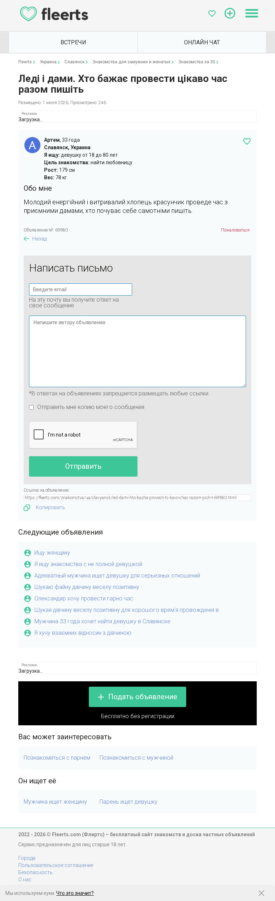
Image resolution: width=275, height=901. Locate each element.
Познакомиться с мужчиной (136, 757)
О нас (25, 879)
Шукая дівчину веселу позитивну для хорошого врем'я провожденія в (126, 610)
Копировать (50, 507)
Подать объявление (142, 696)
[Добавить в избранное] (246, 141)
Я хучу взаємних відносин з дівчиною (82, 632)
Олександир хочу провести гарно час (83, 598)
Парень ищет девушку (129, 801)
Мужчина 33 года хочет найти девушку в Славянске (102, 621)
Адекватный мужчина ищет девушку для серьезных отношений (117, 575)
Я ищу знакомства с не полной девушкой (88, 564)
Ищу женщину (52, 552)
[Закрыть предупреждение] (261, 893)
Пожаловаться (235, 230)
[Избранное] (212, 13)
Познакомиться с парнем (57, 757)
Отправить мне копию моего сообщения (90, 407)
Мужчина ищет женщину (55, 801)
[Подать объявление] (230, 13)
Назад (39, 239)
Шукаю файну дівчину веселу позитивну (86, 587)
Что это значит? (75, 893)
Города (26, 858)
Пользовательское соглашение (55, 865)
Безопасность (35, 872)
